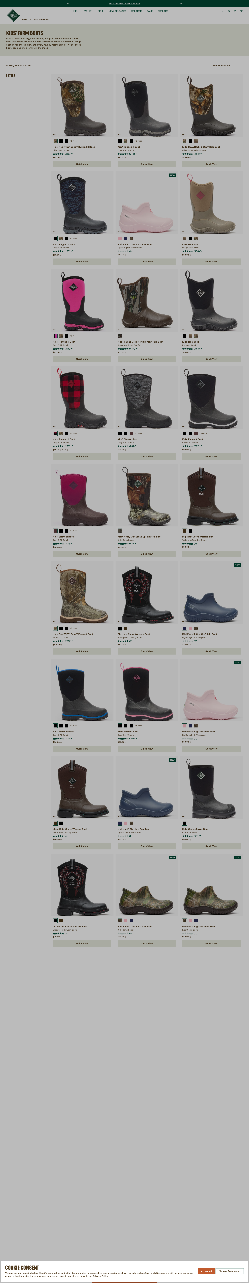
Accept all (206, 1271)
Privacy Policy (100, 1276)
